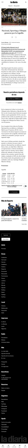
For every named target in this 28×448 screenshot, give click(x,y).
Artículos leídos (5, 342)
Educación (4, 273)
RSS (2, 401)
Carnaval (3, 260)
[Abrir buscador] (26, 2)
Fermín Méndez (4, 42)
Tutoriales (4, 424)
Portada (3, 248)
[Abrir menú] (2, 2)
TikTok (3, 413)
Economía (4, 271)
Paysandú (4, 310)
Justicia (3, 280)
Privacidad (4, 429)
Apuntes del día (5, 353)
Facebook (4, 411)
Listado (3, 375)
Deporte (10, 5)
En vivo (3, 358)
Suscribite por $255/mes (14, 99)
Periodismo (4, 337)
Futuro (3, 278)
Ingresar (6, 235)
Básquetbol (17, 5)
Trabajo (3, 294)
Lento (2, 326)
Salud (2, 292)
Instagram (4, 408)
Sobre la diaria (5, 388)
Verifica (3, 297)
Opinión (3, 287)
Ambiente (4, 257)
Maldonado (4, 308)
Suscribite (5, 239)
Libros (3, 283)
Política (3, 290)
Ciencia (3, 262)
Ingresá (20, 102)
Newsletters (4, 399)
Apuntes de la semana (7, 356)
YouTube (3, 404)
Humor (3, 364)
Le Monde (4, 324)
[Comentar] (16, 37)
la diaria (3, 321)
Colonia (3, 306)
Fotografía (4, 362)
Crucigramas (4, 366)
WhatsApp (4, 406)
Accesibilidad (5, 427)
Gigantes (3, 328)
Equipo (3, 390)
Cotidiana (4, 264)
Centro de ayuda (6, 422)
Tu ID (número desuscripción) (6, 378)
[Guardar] (12, 37)
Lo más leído (4, 351)
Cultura (3, 267)
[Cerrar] (25, 90)
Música (3, 340)
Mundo (3, 285)
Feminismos (4, 276)
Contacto (3, 431)
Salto (2, 313)
